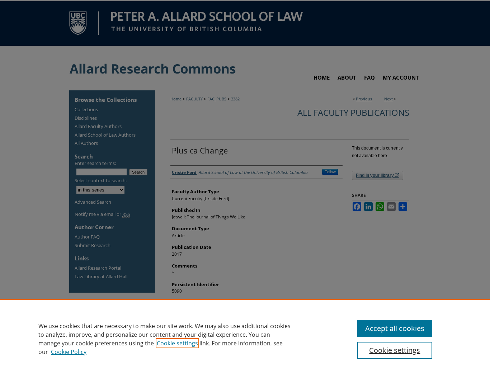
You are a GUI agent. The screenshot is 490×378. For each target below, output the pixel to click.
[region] (245, 338)
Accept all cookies (394, 328)
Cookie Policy (68, 352)
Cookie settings (177, 343)
